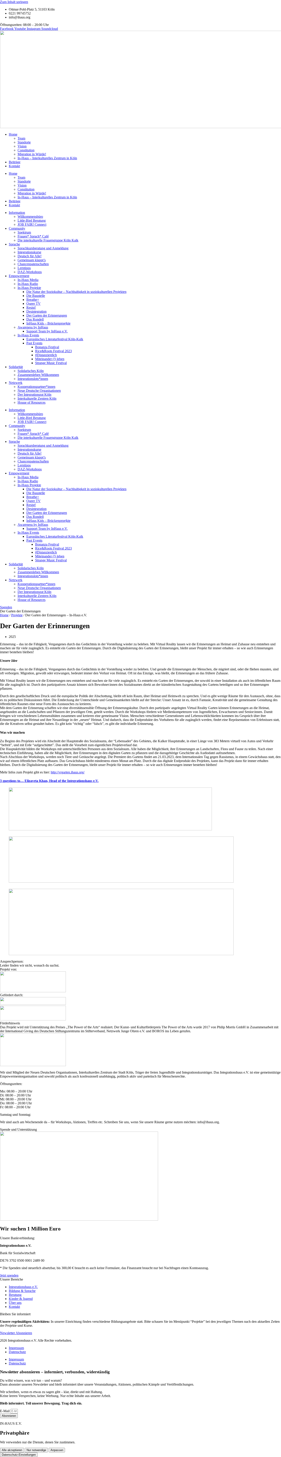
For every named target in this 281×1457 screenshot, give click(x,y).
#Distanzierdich (46, 355)
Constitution (26, 150)
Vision (22, 146)
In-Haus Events (28, 335)
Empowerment (19, 276)
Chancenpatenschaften (33, 264)
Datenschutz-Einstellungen (19, 1454)
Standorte (24, 142)
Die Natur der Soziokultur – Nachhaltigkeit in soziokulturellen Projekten (76, 292)
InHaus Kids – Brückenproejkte (48, 323)
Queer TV (33, 303)
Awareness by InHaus (33, 327)
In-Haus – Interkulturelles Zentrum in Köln (47, 158)
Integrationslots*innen (33, 379)
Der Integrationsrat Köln (34, 394)
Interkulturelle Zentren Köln (37, 398)
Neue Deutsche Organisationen (39, 390)
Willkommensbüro (30, 216)
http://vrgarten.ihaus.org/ (68, 772)
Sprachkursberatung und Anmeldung (43, 248)
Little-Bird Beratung (32, 220)
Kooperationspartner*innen (36, 386)
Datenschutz (17, 1352)
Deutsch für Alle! (29, 256)
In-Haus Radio (28, 284)
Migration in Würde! (32, 154)
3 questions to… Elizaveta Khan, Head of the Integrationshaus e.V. (49, 781)
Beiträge (14, 162)
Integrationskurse (29, 252)
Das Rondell (35, 319)
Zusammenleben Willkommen (38, 375)
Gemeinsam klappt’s (32, 260)
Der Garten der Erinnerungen (46, 315)
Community (17, 228)
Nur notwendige (36, 1450)
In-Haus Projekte (29, 288)
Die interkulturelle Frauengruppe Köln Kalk (48, 240)
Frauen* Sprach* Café (33, 236)
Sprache (14, 244)
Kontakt (14, 166)
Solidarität (16, 367)
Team (21, 138)
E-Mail (5, 1411)
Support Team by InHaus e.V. (47, 331)
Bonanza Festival (47, 347)
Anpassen (56, 1450)
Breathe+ (32, 299)
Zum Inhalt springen (14, 2)
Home (13, 134)
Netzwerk (15, 383)
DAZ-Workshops (30, 272)
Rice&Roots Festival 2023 (53, 351)
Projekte (17, 615)
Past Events (34, 343)
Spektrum (24, 232)
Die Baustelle (35, 296)
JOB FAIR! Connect (32, 224)
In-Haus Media (28, 280)
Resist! (31, 307)
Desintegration (36, 311)
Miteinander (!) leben (49, 359)
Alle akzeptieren (12, 1450)
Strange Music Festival (51, 363)
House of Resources (31, 402)
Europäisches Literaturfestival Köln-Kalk (54, 339)
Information (17, 212)
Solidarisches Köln (31, 371)
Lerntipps (24, 268)
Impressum (16, 1348)
